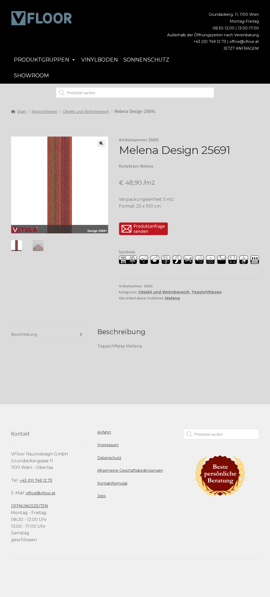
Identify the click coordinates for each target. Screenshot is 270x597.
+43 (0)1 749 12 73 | (211, 41)
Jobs (101, 496)
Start (21, 111)
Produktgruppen (41, 60)
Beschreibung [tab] (24, 334)
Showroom (31, 75)
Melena (172, 298)
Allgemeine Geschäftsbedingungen (130, 470)
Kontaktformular (112, 483)
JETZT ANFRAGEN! (241, 48)
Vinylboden (99, 60)
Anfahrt (104, 432)
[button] (101, 143)
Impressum (108, 445)
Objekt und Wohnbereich (86, 111)
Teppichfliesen (44, 111)
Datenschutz (109, 457)
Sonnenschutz (146, 60)
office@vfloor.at (244, 41)
